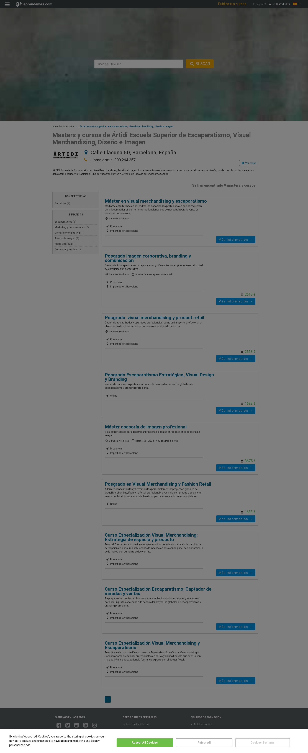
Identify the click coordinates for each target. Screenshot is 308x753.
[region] (154, 741)
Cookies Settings (262, 742)
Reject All (204, 742)
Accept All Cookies (145, 742)
